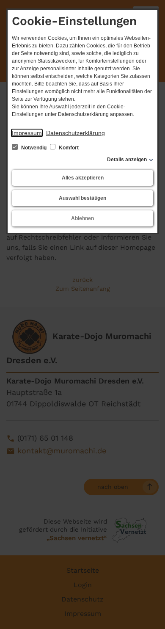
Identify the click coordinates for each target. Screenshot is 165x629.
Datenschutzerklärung (75, 133)
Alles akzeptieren (83, 178)
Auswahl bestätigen (82, 198)
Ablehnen (82, 218)
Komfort (68, 148)
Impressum (27, 133)
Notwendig (34, 148)
